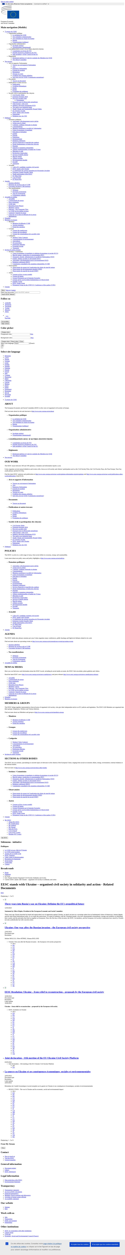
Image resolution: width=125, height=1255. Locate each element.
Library (7, 1170)
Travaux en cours (17, 74)
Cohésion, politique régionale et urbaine (24, 125)
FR (13, 961)
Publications (16, 84)
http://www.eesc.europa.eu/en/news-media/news (37, 674)
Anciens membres (18, 225)
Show (3, 1148)
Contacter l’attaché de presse (17, 213)
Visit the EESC (9, 1158)
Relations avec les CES (19, 116)
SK (13, 986)
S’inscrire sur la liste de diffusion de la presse (22, 214)
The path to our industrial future (22, 107)
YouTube (7, 318)
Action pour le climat (18, 123)
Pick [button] (31, 334)
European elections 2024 (20, 97)
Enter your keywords (7, 292)
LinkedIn (8, 303)
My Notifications (14, 824)
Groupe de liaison (17, 276)
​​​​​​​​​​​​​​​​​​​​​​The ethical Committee (19, 60)
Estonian (7, 368)
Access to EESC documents (13, 1192)
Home (6, 872)
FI (13, 959)
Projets (14, 89)
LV (13, 984)
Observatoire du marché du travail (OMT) (25, 271)
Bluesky (7, 310)
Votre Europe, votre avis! (20, 104)
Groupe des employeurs (19, 230)
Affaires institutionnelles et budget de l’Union (26, 149)
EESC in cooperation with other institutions (18, 1231)
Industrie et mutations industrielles (22, 148)
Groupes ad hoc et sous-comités (22, 274)
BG (13, 945)
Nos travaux (8, 61)
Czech (7, 357)
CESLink (8, 1234)
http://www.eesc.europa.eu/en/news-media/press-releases (80, 674)
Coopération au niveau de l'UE (22, 51)
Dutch (6, 386)
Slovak (7, 393)
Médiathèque (13, 216)
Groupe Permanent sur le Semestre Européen (26, 278)
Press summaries (14, 202)
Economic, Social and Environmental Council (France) (22, 1236)
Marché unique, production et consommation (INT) (28, 255)
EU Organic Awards (18, 111)
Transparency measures (12, 1190)
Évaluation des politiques (20, 91)
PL (13, 975)
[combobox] (32, 343)
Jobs (6, 1217)
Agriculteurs (16, 241)
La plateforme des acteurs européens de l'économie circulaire (31, 170)
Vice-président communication (21, 37)
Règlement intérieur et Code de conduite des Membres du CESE (32, 58)
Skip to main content (7, 1)
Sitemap (7, 1207)
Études (14, 88)
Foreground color (6, 334)
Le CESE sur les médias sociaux (19, 211)
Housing (15, 146)
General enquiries (10, 1160)
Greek (6, 363)
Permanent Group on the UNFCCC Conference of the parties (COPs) (33, 285)
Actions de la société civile (13, 854)
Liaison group (9, 1232)
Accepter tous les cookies (80, 1244)
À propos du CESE (11, 31)
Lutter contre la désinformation (14, 857)
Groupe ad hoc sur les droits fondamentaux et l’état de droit (30, 280)
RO (13, 979)
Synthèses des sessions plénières (22, 75)
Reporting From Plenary (16, 206)
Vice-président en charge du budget (23, 38)
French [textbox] (32, 343)
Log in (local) (13, 831)
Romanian (8, 391)
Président (7, 218)
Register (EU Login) (15, 834)
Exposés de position (18, 70)
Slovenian (8, 394)
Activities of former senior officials (15, 1197)
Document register (10, 1168)
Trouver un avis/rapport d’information (24, 65)
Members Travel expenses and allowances (18, 1195)
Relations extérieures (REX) (21, 262)
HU (13, 966)
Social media (9, 861)
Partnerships (8, 1222)
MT (13, 972)
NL (13, 973)
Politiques (8, 118)
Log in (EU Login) (14, 832)
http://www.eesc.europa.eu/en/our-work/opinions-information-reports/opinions (60, 474)
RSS (2, 893)
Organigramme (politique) (20, 42)
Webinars (15, 190)
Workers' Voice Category (20, 237)
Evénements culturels (19, 195)
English (7, 364)
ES (13, 956)
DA (13, 949)
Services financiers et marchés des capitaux (25, 142)
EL (13, 952)
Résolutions (16, 72)
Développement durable (19, 160)
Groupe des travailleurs (19, 232)
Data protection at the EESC (13, 1180)
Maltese (7, 384)
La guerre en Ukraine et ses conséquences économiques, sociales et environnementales (48, 1071)
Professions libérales (18, 244)
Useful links (8, 862)
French (7, 372)
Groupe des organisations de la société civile (26, 234)
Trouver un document (19, 81)
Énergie (14, 135)
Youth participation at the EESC (22, 174)
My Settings (12, 825)
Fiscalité (15, 162)
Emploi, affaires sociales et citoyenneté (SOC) (26, 258)
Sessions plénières (14, 183)
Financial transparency (12, 1193)
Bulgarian (8, 356)
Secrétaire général (17, 45)
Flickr (7, 311)
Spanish (7, 366)
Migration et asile (17, 151)
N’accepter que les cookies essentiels (105, 1244)
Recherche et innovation (19, 153)
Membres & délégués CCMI (21, 223)
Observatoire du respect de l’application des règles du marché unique (33, 267)
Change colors (6, 332)
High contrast (5, 323)
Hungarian (8, 377)
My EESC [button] (8, 820)
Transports (15, 163)
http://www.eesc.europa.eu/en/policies (52, 558)
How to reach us (10, 1156)
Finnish (7, 370)
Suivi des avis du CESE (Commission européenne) (28, 77)
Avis (13, 67)
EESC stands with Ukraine (20, 112)
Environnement (17, 139)
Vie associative (17, 243)
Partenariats (16, 114)
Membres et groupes (11, 220)
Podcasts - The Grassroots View (18, 209)
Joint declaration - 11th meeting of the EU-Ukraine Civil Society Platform (42, 1058)
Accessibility (5, 321)
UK (13, 1054)
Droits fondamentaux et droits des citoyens (25, 144)
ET (13, 957)
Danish (7, 359)
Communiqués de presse (16, 200)
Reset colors (14, 341)
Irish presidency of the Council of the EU (25, 54)
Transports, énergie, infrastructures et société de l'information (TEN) (33, 257)
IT (13, 968)
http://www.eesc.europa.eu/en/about (43, 411)
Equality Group (17, 281)
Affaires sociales (17, 158)
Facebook (8, 306)
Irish (6, 373)
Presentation (20, 100)
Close (21, 341)
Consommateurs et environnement (22, 239)
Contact (7, 864)
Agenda (7, 181)
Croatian (7, 375)
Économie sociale (17, 246)
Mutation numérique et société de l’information (26, 128)
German (7, 361)
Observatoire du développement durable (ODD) (27, 269)
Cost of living (16, 177)
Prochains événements (19, 192)
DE (13, 950)
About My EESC (14, 822)
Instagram (8, 304)
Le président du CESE (19, 35)
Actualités (12, 199)
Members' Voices (14, 207)
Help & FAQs (13, 829)
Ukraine (7, 287)
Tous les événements (18, 193)
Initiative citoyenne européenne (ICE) (24, 105)
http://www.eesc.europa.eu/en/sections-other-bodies (31, 768)
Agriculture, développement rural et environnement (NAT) (30, 260)
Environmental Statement (12, 1182)
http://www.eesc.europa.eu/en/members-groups (49, 712)
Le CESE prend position (12, 852)
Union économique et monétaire (22, 130)
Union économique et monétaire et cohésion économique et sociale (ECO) (35, 253)
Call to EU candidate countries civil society (25, 167)
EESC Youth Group (18, 283)
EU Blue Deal (16, 176)
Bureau (14, 40)
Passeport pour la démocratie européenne (25, 102)
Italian (6, 379)
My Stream (12, 827)
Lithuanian (8, 380)
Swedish (7, 396)
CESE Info (12, 204)
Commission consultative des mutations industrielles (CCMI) (31, 264)
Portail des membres (18, 227)
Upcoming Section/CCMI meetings (19, 186)
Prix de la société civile (19, 98)
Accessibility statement (12, 1199)
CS (13, 947)
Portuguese (8, 389)
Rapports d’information (19, 68)
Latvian (7, 382)
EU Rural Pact (16, 179)
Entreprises (15, 137)
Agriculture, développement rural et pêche (25, 121)
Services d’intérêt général (20, 155)
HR (13, 965)
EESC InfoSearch (10, 1172)
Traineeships (8, 1219)
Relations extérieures (18, 141)
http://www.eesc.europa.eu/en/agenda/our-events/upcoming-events (52, 641)
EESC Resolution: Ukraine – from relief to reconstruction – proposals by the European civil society (54, 992)
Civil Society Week (18, 95)
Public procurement (11, 1221)
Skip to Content (11, 290)
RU (13, 1137)
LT (13, 970)
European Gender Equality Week (22, 172)
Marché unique (17, 156)
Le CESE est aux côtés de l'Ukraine (16, 850)
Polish (6, 387)
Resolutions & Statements (13, 859)
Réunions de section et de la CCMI (19, 185)
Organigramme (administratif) (21, 47)
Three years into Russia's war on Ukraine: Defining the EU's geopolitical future (44, 904)
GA (13, 963)
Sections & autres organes (13, 250)
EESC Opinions (10, 855)
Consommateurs (17, 126)
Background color (6, 338)
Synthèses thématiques (19, 86)
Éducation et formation (19, 132)
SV (13, 982)
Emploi (14, 133)
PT (13, 977)
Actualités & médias (11, 197)
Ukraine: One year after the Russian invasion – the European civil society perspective (47, 927)
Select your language (7, 343)
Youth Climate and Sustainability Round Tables (27, 109)
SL (13, 980)
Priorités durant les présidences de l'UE (24, 52)
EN (13, 954)
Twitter (7, 308)
